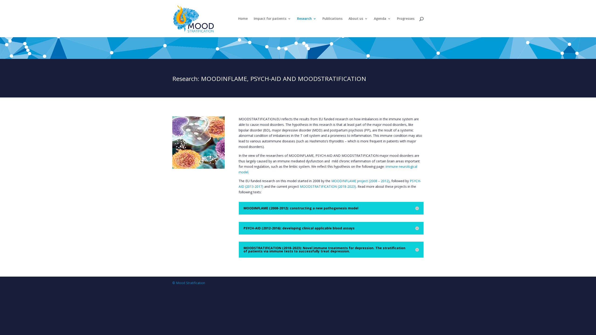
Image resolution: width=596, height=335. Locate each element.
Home (243, 19)
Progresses (405, 19)
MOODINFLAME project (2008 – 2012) (360, 181)
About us (356, 19)
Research (304, 19)
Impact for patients (270, 19)
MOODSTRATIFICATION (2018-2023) (328, 186)
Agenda (380, 19)
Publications (332, 19)
